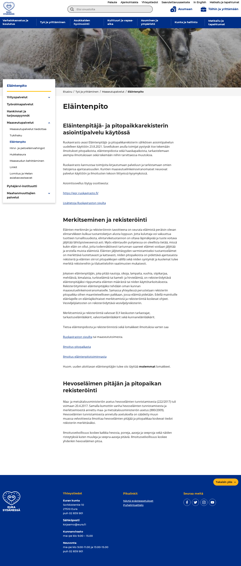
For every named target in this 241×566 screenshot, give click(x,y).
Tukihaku (16, 135)
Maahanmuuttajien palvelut (21, 195)
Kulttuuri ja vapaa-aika (120, 22)
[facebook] (187, 502)
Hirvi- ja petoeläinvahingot (27, 148)
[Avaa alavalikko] (49, 97)
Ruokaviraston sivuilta (77, 337)
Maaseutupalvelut (113, 91)
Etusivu (67, 91)
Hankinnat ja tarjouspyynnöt (18, 113)
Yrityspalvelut (17, 97)
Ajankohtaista (129, 2)
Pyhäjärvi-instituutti (22, 186)
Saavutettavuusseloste (176, 2)
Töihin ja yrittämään (223, 9)
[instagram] (203, 502)
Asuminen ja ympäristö (149, 22)
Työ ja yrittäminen (52, 22)
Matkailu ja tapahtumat (224, 2)
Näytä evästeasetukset (138, 501)
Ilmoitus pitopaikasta (77, 347)
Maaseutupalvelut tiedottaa (28, 129)
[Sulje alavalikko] (49, 122)
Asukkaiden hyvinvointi (82, 22)
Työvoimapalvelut (20, 104)
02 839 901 (76, 513)
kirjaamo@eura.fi (74, 524)
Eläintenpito (18, 141)
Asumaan (185, 9)
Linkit (13, 167)
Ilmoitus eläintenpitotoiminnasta (85, 357)
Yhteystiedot (150, 2)
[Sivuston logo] (9, 8)
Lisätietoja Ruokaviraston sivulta (84, 203)
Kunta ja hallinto (186, 22)
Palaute (112, 2)
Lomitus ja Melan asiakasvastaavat (21, 175)
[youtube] (212, 502)
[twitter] (195, 502)
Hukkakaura (18, 154)
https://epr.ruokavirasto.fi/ (80, 193)
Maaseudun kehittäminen (27, 160)
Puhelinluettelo (133, 505)
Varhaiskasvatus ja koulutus (15, 22)
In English (200, 2)
